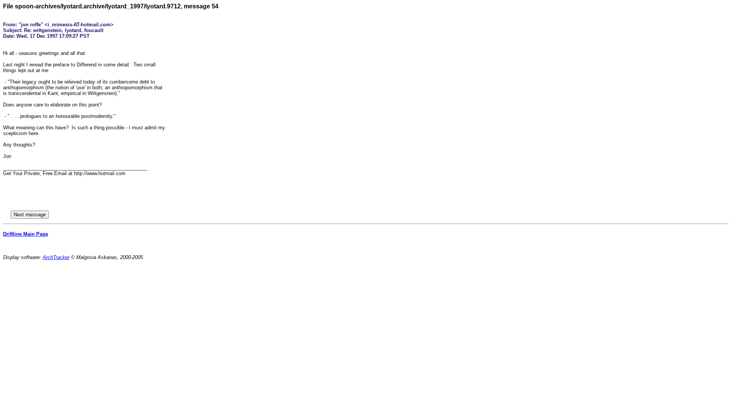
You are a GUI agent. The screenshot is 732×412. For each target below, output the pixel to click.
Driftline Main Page (25, 234)
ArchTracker (56, 257)
